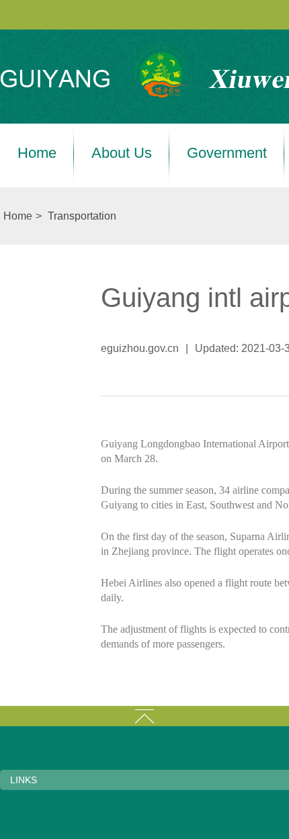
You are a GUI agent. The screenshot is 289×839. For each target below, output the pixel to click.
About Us (121, 153)
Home (36, 153)
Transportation (82, 216)
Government (227, 153)
